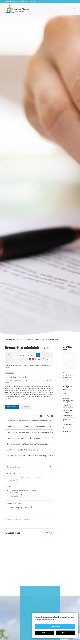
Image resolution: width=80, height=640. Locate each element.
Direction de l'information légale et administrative (19, 519)
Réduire (44, 633)
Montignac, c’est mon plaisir (68, 411)
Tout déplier (47, 416)
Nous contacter (68, 428)
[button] (29, 421)
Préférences (66, 633)
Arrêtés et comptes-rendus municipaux (68, 400)
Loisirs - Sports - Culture (27, 365)
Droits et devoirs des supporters (20, 507)
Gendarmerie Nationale (67, 420)
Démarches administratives (68, 406)
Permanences (67, 415)
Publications (67, 431)
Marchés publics (68, 424)
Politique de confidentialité (44, 620)
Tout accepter (55, 626)
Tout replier (36, 416)
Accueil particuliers (12, 365)
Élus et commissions (67, 394)
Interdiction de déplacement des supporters (23, 495)
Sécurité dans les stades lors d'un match (23, 490)
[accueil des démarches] (8, 355)
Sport (38, 365)
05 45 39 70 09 (36, 1)
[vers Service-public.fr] (40, 360)
